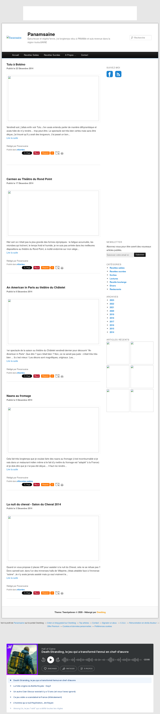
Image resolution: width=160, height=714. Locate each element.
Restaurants (115, 289)
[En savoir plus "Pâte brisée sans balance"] (118, 363)
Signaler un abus (109, 622)
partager (70, 668)
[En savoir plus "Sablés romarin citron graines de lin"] (118, 387)
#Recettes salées (25, 481)
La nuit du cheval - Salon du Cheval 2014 (34, 504)
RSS (118, 74)
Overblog (101, 612)
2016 (112, 325)
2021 (112, 307)
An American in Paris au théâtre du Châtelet (36, 287)
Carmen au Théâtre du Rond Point (29, 179)
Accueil (15, 54)
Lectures (114, 278)
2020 (112, 310)
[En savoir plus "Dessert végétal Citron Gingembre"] (142, 411)
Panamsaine (41, 34)
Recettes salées (31, 54)
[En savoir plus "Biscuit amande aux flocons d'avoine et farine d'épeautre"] (142, 363)
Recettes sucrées (52, 54)
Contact (84, 54)
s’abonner (52, 668)
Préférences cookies (103, 626)
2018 (112, 317)
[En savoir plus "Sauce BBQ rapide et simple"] (118, 411)
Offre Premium (53, 626)
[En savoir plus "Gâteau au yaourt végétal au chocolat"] (142, 387)
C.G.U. (123, 622)
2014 (112, 332)
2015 (112, 328)
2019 (112, 314)
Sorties (113, 274)
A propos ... (70, 54)
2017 (112, 321)
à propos (88, 668)
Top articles (84, 622)
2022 (112, 303)
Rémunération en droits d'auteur (143, 622)
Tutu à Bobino (16, 64)
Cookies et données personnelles (77, 626)
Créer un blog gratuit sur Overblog (61, 622)
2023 (112, 300)
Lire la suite (12, 137)
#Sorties (21, 149)
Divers (113, 285)
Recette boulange (118, 281)
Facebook (110, 74)
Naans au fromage (19, 396)
